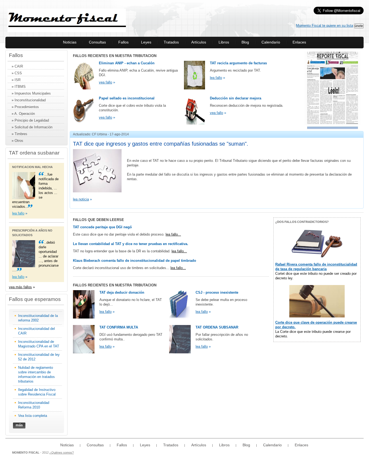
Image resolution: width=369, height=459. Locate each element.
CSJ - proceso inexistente (217, 292)
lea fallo (18, 213)
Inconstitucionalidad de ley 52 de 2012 (39, 357)
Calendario (270, 42)
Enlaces (299, 42)
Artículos (198, 42)
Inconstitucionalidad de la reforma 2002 (38, 318)
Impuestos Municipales (33, 93)
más (19, 425)
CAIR (19, 66)
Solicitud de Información (33, 127)
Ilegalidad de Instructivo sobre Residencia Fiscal (37, 392)
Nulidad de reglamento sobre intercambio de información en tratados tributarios (36, 374)
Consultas (97, 42)
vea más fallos (20, 287)
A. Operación (24, 114)
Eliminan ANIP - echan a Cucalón (127, 63)
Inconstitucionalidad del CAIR (36, 331)
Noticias (69, 42)
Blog (245, 42)
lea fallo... (173, 234)
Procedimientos (26, 107)
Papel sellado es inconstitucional (127, 98)
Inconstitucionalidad (30, 100)
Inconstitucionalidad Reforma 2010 (33, 405)
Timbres (21, 134)
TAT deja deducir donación (121, 292)
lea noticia (81, 199)
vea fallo (105, 82)
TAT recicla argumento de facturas (238, 63)
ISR (18, 80)
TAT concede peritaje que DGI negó (102, 227)
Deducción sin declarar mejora (235, 98)
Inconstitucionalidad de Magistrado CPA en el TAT (38, 344)
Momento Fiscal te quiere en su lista (324, 26)
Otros (19, 141)
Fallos (123, 42)
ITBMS (20, 87)
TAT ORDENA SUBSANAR (217, 327)
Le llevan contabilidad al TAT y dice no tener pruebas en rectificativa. (130, 244)
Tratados (171, 42)
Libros (224, 42)
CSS (18, 73)
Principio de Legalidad (32, 120)
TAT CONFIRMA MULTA (118, 327)
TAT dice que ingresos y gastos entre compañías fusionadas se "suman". (160, 144)
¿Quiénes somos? (61, 452)
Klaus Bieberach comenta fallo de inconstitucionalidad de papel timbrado (134, 261)
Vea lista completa (32, 416)
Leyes (146, 42)
